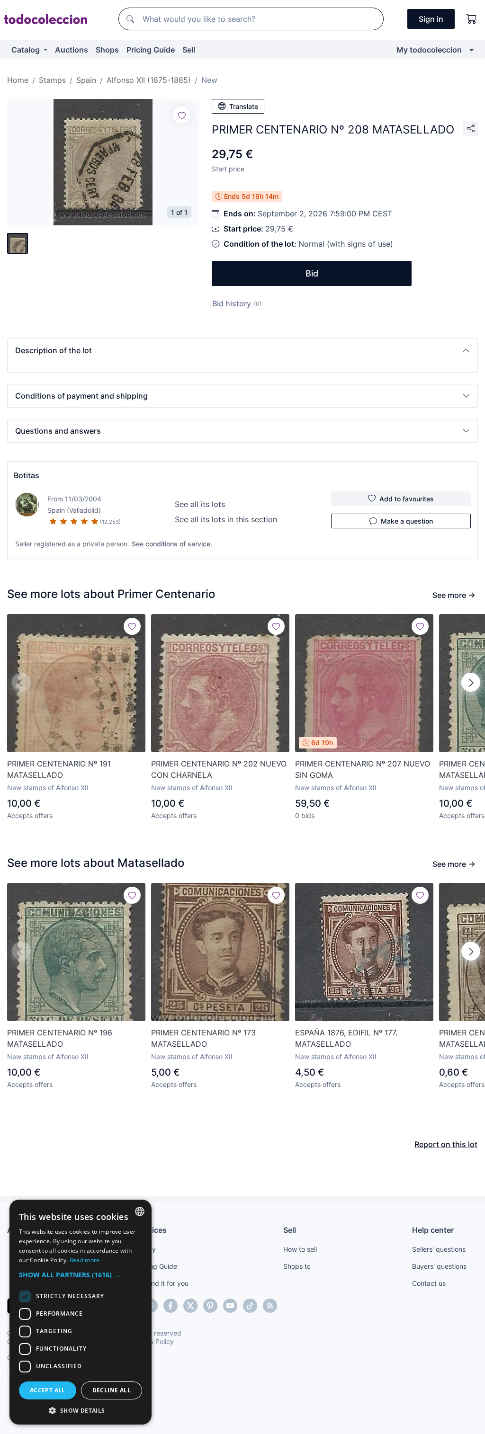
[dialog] (80, 1312)
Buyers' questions (439, 1266)
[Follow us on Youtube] (230, 1306)
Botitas (26, 475)
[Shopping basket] (471, 19)
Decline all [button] (111, 1390)
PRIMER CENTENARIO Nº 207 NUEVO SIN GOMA (362, 769)
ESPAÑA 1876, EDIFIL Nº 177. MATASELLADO (346, 1038)
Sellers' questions (439, 1249)
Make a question (407, 521)
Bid (311, 273)
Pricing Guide (150, 49)
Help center (433, 1230)
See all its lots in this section (226, 519)
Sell (188, 49)
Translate (243, 106)
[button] (242, 350)
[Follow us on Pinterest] (210, 1306)
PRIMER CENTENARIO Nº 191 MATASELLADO (59, 769)
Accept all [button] (47, 1390)
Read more (85, 1260)
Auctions (71, 49)
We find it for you (162, 1283)
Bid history (231, 303)
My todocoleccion (429, 49)
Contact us (429, 1283)
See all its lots (200, 504)
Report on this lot (445, 1144)
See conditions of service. (172, 544)
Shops (107, 49)
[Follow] (181, 115)
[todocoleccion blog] (270, 1306)
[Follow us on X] (190, 1306)
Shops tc (297, 1266)
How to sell (300, 1249)
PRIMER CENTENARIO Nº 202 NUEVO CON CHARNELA (219, 769)
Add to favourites (406, 499)
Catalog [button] (26, 49)
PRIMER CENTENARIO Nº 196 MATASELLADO (59, 1038)
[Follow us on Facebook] (170, 1306)
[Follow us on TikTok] (250, 1306)
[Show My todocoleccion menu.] (471, 49)
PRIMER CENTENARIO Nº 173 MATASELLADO (203, 1038)
